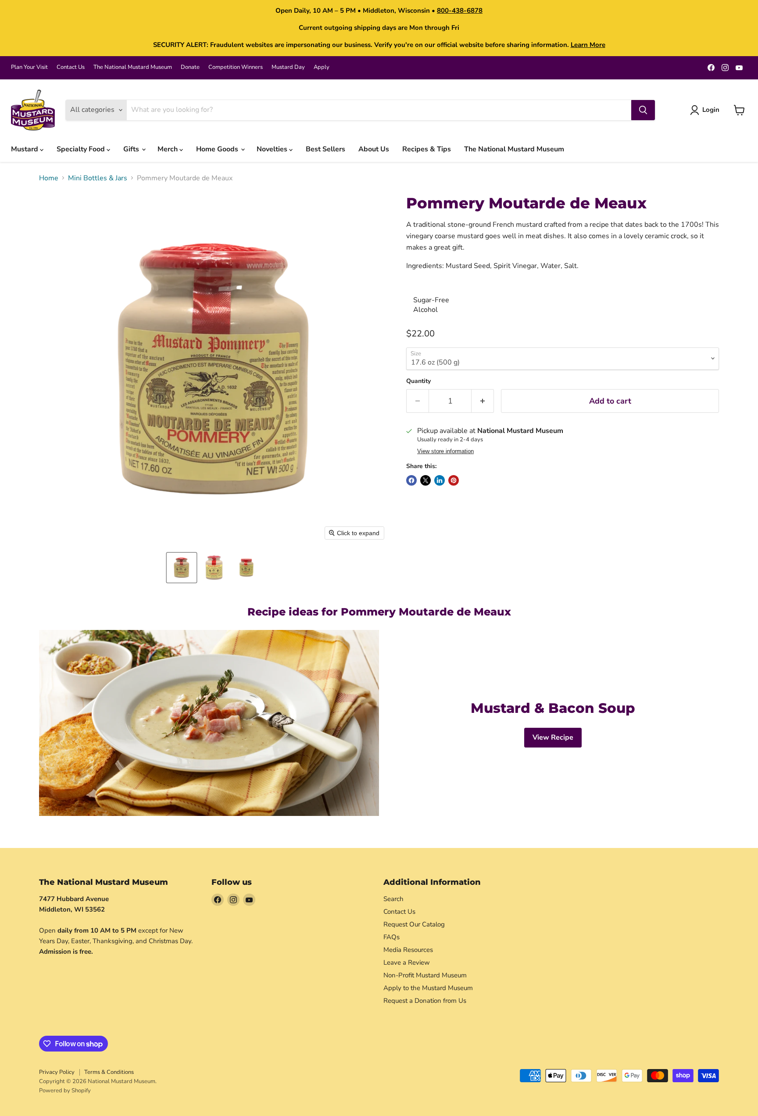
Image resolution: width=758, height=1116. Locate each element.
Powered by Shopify (65, 1091)
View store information (445, 451)
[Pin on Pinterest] (453, 480)
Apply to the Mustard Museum (428, 988)
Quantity (418, 381)
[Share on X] (425, 480)
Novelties (273, 149)
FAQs (391, 937)
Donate (190, 67)
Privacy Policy (57, 1072)
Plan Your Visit (29, 67)
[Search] (643, 110)
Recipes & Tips (426, 149)
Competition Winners (235, 67)
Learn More (588, 44)
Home (48, 178)
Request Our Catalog (414, 924)
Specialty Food (82, 149)
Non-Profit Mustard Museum (425, 975)
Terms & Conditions (109, 1072)
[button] (182, 568)
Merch (168, 149)
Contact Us (71, 67)
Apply (321, 67)
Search (393, 898)
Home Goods (218, 149)
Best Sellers (325, 149)
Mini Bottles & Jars (97, 178)
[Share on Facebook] (411, 480)
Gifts (132, 149)
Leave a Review (406, 962)
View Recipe (553, 737)
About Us (373, 149)
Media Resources (408, 949)
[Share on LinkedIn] (439, 480)
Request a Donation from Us (424, 1000)
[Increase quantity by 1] (483, 401)
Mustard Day (288, 67)
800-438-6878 (460, 10)
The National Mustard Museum (132, 67)
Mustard (25, 149)
